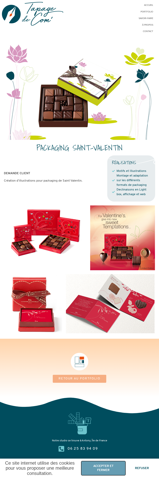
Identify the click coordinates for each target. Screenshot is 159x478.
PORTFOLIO (147, 11)
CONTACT (148, 31)
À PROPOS (147, 25)
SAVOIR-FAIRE (146, 18)
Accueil (148, 5)
